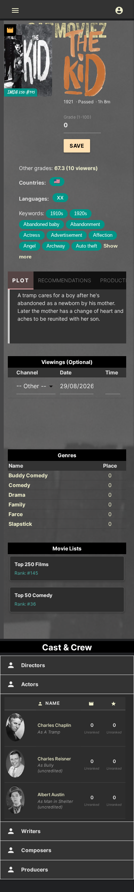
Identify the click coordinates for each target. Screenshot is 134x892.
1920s (80, 213)
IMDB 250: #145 (20, 92)
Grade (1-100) (77, 116)
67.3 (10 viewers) (76, 168)
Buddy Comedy (28, 475)
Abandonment (85, 224)
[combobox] (35, 386)
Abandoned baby (41, 224)
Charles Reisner (54, 758)
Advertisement (66, 235)
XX (60, 198)
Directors (26, 665)
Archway (56, 246)
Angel (29, 246)
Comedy (19, 485)
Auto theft (86, 246)
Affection (102, 235)
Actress (31, 235)
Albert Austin (51, 794)
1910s (56, 213)
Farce (16, 514)
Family (17, 504)
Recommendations (64, 280)
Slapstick (20, 524)
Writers (24, 831)
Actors (22, 684)
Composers (29, 850)
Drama (17, 494)
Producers (27, 870)
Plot (20, 280)
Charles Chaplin (54, 725)
